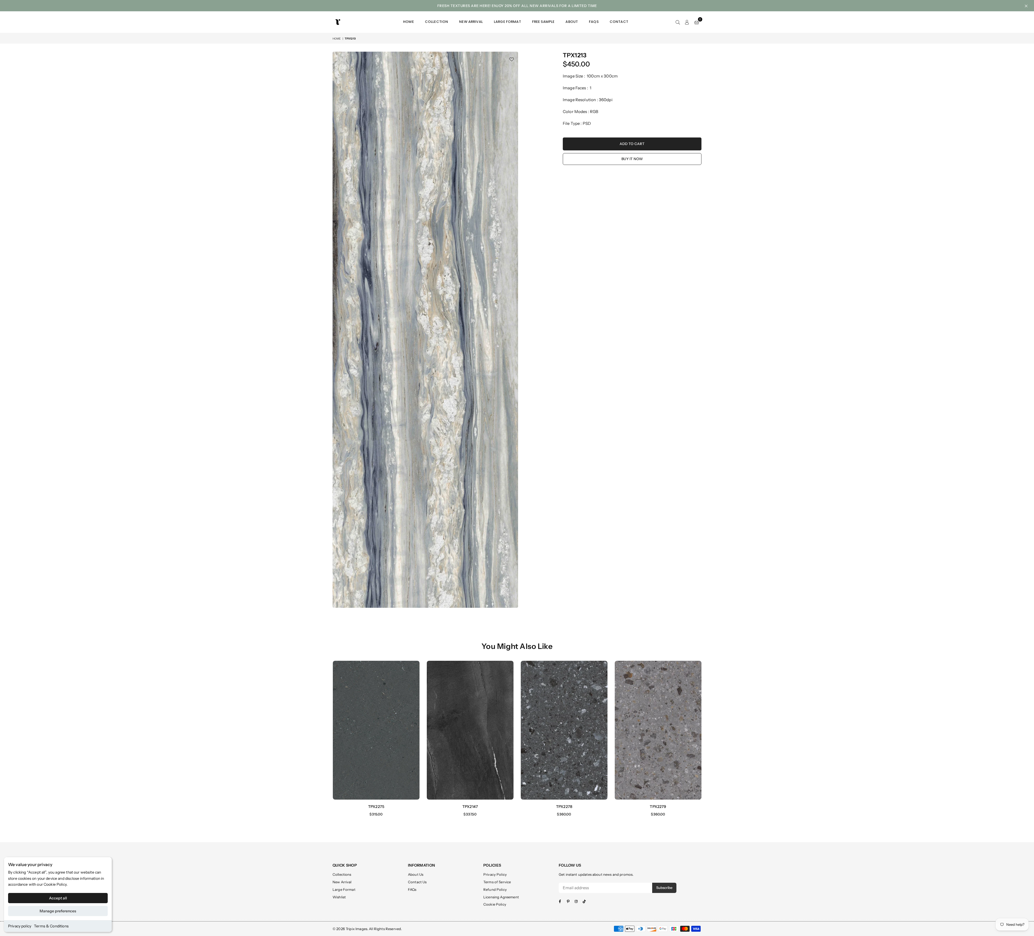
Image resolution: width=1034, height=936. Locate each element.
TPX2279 (658, 806)
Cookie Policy (55, 884)
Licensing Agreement (501, 897)
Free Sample (543, 21)
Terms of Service (497, 882)
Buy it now (632, 159)
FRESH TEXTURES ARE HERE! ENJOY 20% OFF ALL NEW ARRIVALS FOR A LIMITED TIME (517, 5)
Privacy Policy (495, 874)
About (571, 21)
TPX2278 (564, 806)
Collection (436, 21)
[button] (696, 22)
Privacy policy (19, 926)
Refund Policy (495, 889)
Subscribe (664, 887)
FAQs (594, 21)
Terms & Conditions (51, 926)
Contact (619, 21)
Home (408, 21)
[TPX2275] (376, 730)
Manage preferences (58, 911)
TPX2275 (376, 806)
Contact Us (417, 882)
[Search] (677, 22)
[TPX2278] (564, 730)
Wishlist (339, 897)
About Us (415, 874)
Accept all (58, 898)
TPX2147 (470, 806)
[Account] (687, 22)
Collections (342, 874)
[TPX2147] (470, 730)
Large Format (507, 21)
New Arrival (471, 21)
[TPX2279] (658, 730)
